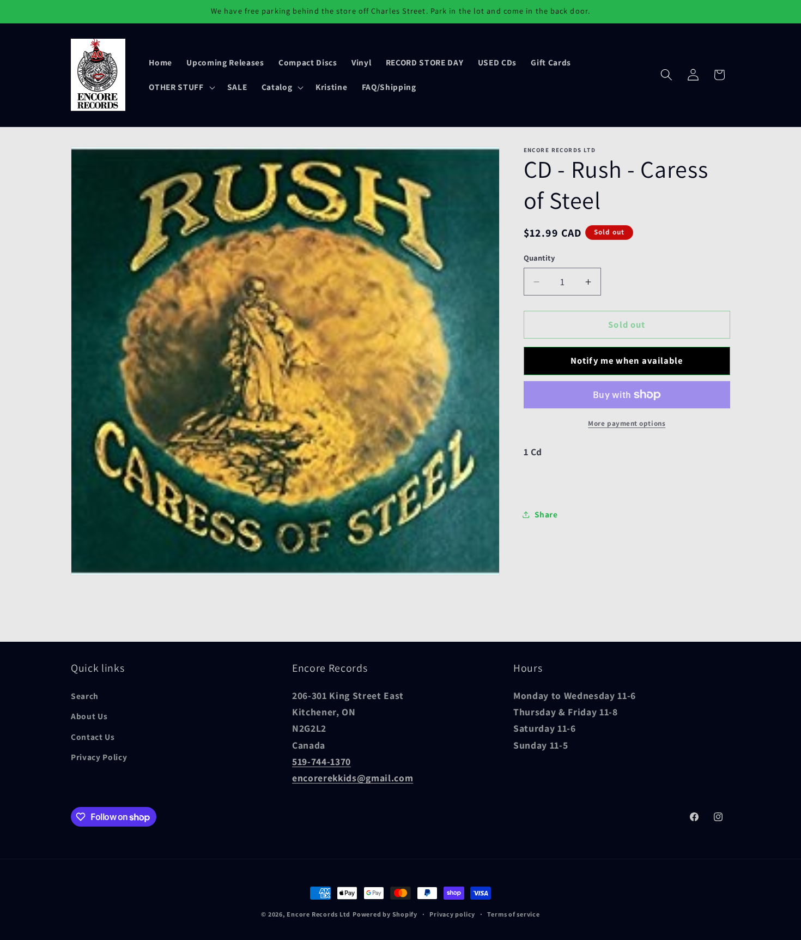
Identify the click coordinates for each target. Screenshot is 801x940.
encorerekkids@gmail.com (352, 778)
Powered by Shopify (385, 914)
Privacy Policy (99, 757)
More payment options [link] (626, 423)
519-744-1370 (321, 762)
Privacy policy (452, 914)
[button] (181, 87)
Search (85, 695)
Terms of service (513, 914)
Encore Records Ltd (318, 914)
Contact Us (93, 736)
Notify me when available (627, 360)
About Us (89, 716)
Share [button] (546, 514)
